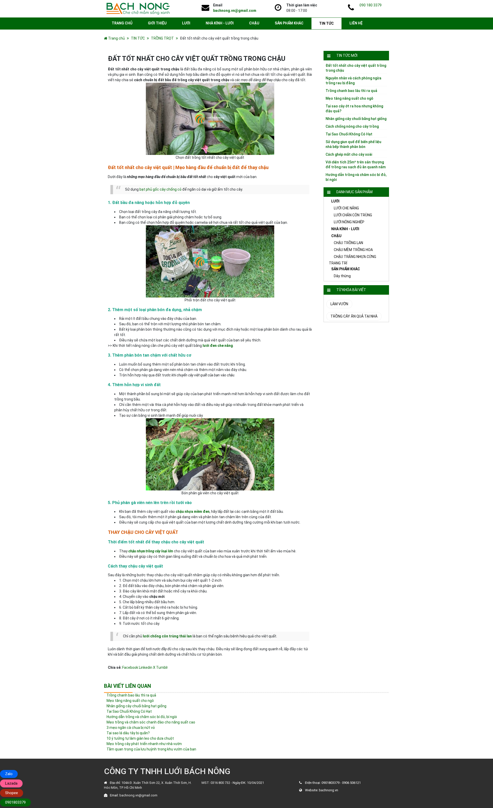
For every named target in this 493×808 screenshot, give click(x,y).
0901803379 (330, 783)
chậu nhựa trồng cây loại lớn (150, 551)
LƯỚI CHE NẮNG (346, 208)
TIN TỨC (326, 23)
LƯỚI (186, 23)
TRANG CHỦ (122, 23)
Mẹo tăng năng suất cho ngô (349, 98)
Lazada (11, 783)
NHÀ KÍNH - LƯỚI (220, 23)
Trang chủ (116, 38)
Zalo (9, 774)
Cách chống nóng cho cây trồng (352, 126)
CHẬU (254, 23)
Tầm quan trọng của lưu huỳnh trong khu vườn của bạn (151, 749)
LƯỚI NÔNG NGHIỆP (349, 222)
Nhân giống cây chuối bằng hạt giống (356, 119)
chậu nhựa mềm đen (193, 511)
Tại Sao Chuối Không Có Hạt (349, 134)
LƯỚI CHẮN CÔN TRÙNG (353, 215)
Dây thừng (342, 276)
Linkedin (145, 667)
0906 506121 (351, 783)
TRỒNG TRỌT (162, 38)
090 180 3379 (370, 5)
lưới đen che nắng (218, 345)
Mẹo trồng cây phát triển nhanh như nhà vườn (144, 744)
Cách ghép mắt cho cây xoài (349, 154)
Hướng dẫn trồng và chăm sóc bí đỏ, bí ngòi (142, 717)
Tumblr (162, 667)
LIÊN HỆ (356, 23)
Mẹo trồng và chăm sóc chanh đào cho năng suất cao (151, 722)
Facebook (130, 667)
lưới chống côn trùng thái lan (167, 636)
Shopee (11, 793)
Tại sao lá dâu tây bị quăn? (128, 733)
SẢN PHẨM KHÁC (289, 23)
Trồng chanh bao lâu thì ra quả (351, 91)
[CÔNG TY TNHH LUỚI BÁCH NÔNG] (138, 8)
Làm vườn (339, 304)
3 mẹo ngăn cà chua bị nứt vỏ (131, 728)
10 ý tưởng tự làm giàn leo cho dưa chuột (140, 738)
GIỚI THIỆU (157, 23)
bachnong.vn (328, 790)
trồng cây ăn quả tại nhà (353, 316)
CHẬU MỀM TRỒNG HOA (353, 250)
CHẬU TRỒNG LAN (348, 243)
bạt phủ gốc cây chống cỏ (160, 189)
